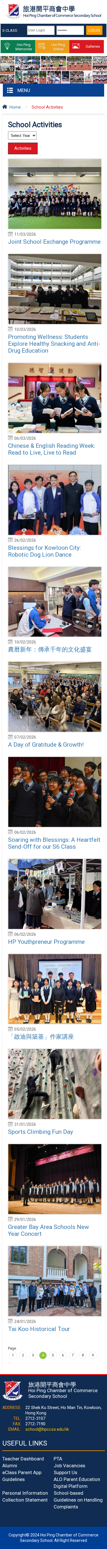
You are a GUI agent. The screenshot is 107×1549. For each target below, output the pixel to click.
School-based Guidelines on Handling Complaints (78, 1500)
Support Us (65, 1472)
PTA (58, 1459)
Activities (22, 148)
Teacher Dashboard (23, 1459)
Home (15, 107)
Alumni (9, 1465)
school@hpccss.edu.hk (47, 1429)
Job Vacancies (69, 1465)
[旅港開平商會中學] (53, 18)
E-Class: (10, 30)
